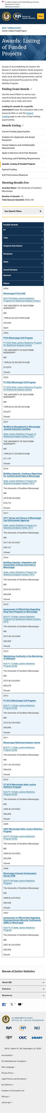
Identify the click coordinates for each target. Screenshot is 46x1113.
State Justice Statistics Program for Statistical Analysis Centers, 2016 (20, 573)
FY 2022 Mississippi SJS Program (19, 382)
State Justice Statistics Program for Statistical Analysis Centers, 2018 (20, 482)
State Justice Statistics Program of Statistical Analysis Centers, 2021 (19, 435)
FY (23, 231)
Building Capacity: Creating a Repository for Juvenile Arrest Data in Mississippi (22, 474)
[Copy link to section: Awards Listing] (22, 125)
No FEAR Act (6, 1085)
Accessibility (6, 1055)
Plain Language (7, 1067)
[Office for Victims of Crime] (23, 1039)
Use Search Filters (13, 211)
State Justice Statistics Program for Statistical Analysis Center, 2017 (20, 526)
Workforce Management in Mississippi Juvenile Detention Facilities (21, 427)
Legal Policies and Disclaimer (13, 1079)
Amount (7, 275)
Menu (41, 16)
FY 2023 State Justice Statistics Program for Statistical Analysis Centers (22, 344)
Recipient (7, 254)
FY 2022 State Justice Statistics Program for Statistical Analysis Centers (22, 388)
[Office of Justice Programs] (6, 16)
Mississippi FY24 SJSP (14, 293)
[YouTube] (20, 1005)
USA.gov (4, 1096)
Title (5, 238)
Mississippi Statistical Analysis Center (21, 742)
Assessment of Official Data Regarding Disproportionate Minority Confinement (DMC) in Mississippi (22, 920)
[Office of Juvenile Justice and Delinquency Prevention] (9, 1040)
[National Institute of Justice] (37, 1030)
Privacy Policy (7, 1073)
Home (4, 28)
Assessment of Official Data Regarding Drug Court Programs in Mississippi (21, 610)
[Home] (24, 16)
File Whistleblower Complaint (13, 1061)
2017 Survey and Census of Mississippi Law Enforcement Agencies (22, 519)
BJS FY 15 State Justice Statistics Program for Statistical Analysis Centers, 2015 (22, 619)
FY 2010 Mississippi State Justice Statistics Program (19, 785)
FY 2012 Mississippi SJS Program (19, 700)
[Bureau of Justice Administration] (9, 1030)
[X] (12, 1005)
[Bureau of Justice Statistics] (23, 1031)
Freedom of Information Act (12, 1091)
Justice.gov (6, 1102)
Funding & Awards (14, 28)
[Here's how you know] (23, 4)
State (5, 262)
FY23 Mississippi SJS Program (18, 338)
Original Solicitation (12, 246)
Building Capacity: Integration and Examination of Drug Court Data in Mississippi (19, 565)
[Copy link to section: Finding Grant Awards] (30, 89)
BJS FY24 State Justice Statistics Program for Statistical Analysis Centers (22, 299)
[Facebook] (4, 1005)
